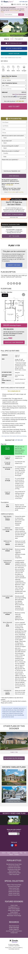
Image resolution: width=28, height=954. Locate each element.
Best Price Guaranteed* (19, 94)
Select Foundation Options (9, 83)
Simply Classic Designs (14, 910)
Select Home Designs (14, 908)
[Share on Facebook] (14, 283)
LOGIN (23, 4)
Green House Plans (14, 888)
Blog (21, 853)
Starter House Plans (14, 893)
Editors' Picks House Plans (14, 885)
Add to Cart (14, 106)
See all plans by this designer (14, 758)
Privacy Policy (20, 192)
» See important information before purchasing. (14, 436)
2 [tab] (15, 37)
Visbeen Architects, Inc (14, 914)
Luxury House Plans (14, 890)
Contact (16, 854)
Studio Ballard (14, 912)
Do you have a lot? (7, 141)
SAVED (14, 4)
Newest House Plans (14, 891)
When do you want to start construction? (13, 135)
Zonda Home (14, 932)
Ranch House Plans (14, 871)
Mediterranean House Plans (14, 57)
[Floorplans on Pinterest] (16, 845)
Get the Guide (14, 236)
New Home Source (14, 926)
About (11, 854)
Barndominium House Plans (14, 864)
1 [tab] (13, 37)
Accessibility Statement (14, 949)
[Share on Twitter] (16, 283)
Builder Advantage (14, 927)
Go (18, 834)
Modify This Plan (14, 53)
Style (6, 57)
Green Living (14, 905)
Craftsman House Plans (14, 867)
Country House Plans (14, 866)
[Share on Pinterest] (19, 283)
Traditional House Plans (14, 873)
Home (2, 57)
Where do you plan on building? (11, 151)
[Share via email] (8, 283)
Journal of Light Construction (14, 931)
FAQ (25, 853)
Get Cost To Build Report (14, 214)
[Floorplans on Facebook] (12, 845)
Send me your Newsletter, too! (12, 171)
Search (4, 853)
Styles (8, 853)
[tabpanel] (14, 27)
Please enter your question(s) (10, 159)
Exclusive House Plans (14, 886)
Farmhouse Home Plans (14, 869)
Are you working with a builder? (10, 146)
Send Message (14, 176)
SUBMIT (21, 14)
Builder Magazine (14, 929)
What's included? (5, 77)
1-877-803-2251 (23, 1)
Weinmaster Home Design (14, 915)
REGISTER (19, 4)
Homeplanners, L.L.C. (14, 907)
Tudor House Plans (14, 874)
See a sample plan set (14, 391)
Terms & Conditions (14, 10)
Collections (15, 853)
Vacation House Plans (14, 895)
